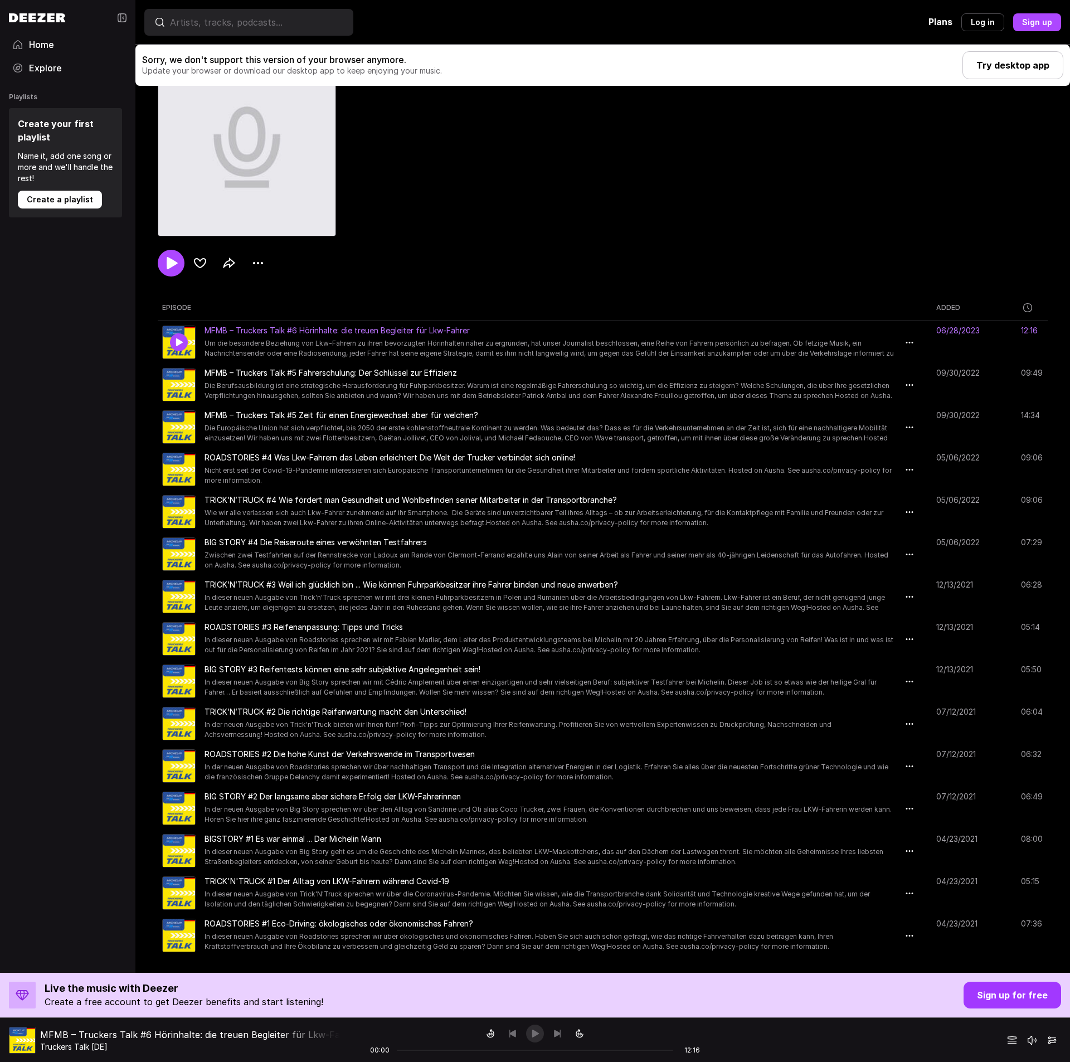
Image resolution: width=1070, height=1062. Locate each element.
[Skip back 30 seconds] (490, 1033)
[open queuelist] (1012, 1040)
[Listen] (171, 263)
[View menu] (258, 263)
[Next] (557, 1033)
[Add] (200, 263)
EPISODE (176, 307)
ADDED (948, 307)
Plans (940, 21)
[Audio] (1052, 1040)
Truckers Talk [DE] (74, 1046)
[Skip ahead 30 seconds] (579, 1033)
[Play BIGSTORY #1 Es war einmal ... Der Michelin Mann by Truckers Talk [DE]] (179, 851)
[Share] (229, 263)
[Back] (513, 1033)
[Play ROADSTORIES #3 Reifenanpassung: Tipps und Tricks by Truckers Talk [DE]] (179, 639)
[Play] (535, 1033)
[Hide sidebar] (122, 18)
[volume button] (1032, 1040)
